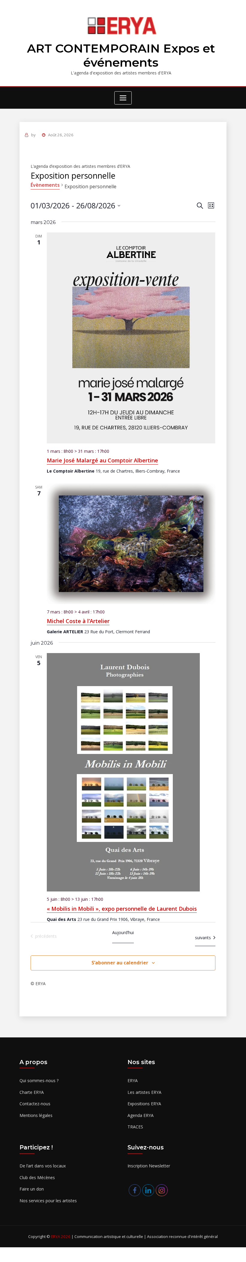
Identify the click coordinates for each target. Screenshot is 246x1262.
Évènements (45, 185)
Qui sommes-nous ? (39, 1080)
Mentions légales (36, 1115)
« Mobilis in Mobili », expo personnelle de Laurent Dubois (122, 908)
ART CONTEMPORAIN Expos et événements (121, 55)
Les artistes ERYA (144, 1092)
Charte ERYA (32, 1092)
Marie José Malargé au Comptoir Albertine (102, 460)
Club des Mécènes (37, 1177)
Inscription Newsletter (149, 1166)
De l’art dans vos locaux (43, 1166)
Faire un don (32, 1189)
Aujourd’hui (123, 932)
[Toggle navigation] (123, 97)
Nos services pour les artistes (48, 1200)
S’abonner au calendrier (120, 962)
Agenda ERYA (141, 1115)
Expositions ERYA (144, 1103)
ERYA (133, 1080)
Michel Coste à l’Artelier (78, 621)
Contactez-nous (35, 1103)
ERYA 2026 (61, 1236)
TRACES (135, 1127)
